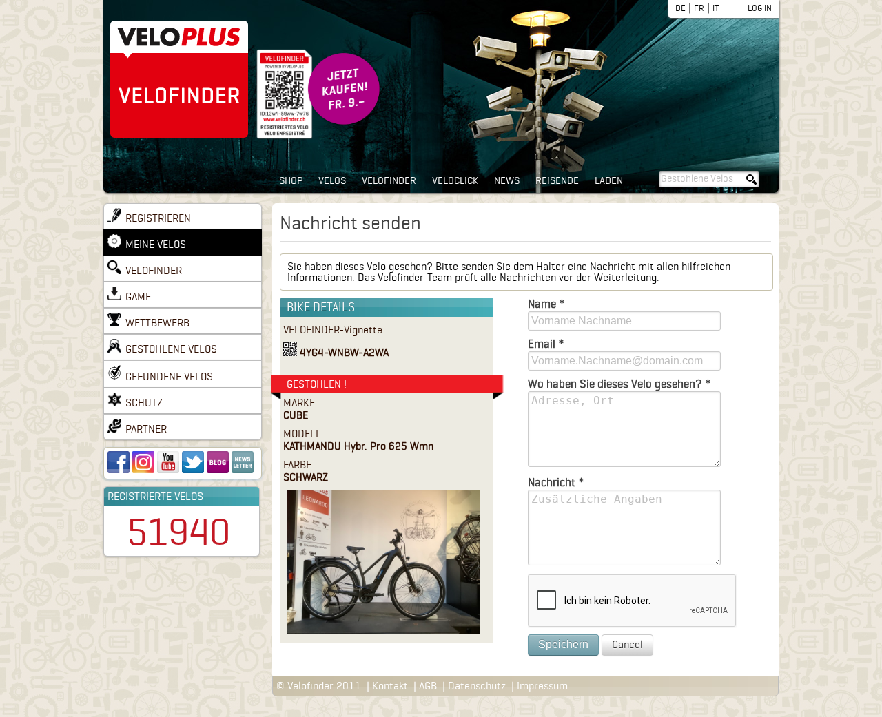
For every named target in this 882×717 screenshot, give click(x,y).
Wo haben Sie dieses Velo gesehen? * (619, 384)
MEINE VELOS (155, 244)
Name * (546, 304)
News (507, 181)
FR (699, 8)
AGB (428, 686)
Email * (546, 344)
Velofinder (389, 181)
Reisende (557, 181)
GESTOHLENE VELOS (171, 349)
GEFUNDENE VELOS (169, 377)
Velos (332, 181)
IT (715, 8)
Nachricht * (556, 482)
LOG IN (760, 8)
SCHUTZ (144, 403)
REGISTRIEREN (158, 218)
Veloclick (455, 181)
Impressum (542, 686)
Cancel (627, 644)
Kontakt (390, 686)
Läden (609, 181)
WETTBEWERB (157, 323)
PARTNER (146, 429)
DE (680, 8)
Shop (290, 181)
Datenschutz (477, 686)
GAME (138, 297)
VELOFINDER (153, 270)
